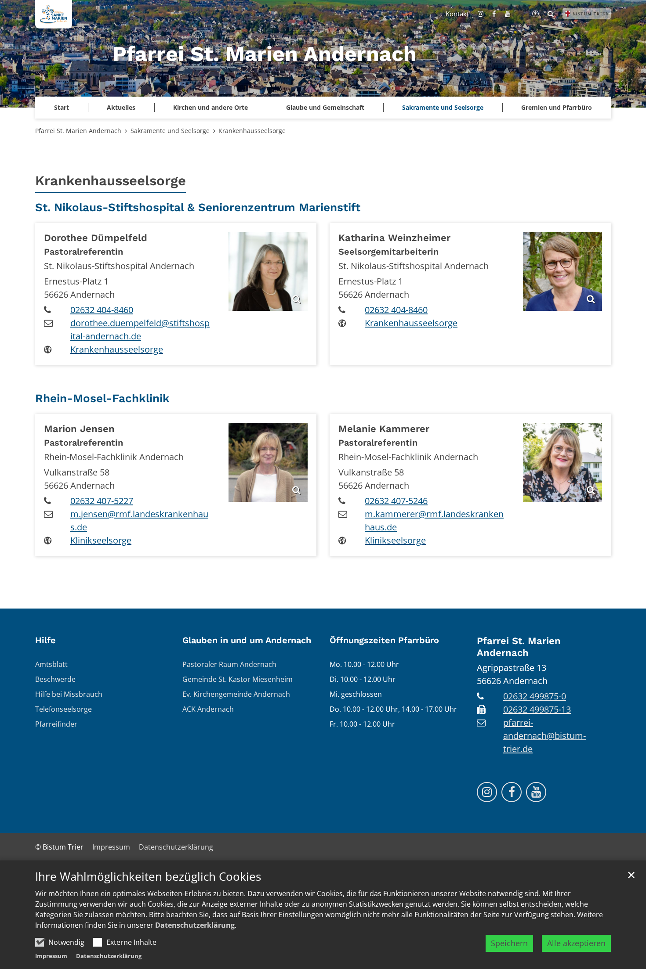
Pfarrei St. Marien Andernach (78, 130)
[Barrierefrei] (535, 13)
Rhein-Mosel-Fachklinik (102, 398)
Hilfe (45, 640)
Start (61, 107)
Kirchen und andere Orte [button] (210, 107)
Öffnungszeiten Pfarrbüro (384, 640)
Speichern (509, 943)
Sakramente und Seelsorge (170, 130)
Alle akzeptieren (576, 943)
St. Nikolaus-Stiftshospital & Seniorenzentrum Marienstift (197, 207)
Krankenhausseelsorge (252, 130)
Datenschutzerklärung (195, 925)
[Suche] (551, 13)
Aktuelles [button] (121, 107)
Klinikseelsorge (100, 540)
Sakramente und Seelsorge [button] (442, 107)
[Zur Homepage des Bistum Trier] (587, 13)
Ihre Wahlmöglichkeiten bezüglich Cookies (148, 876)
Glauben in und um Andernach (246, 640)
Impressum (51, 956)
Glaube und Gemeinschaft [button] (325, 107)
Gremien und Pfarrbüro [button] (556, 107)
